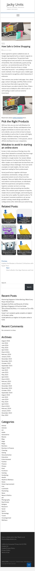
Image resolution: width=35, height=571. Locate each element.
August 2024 (6, 395)
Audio (3, 432)
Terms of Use (5, 552)
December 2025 (7, 359)
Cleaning (4, 450)
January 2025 (6, 383)
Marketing (5, 491)
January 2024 (6, 411)
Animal (4, 425)
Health (4, 477)
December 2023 (7, 413)
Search (4, 283)
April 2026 (5, 350)
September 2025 (7, 365)
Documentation (6, 455)
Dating (4, 452)
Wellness (4, 520)
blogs (3, 441)
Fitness (4, 466)
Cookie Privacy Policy (8, 548)
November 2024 (7, 388)
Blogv (3, 443)
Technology (5, 513)
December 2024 (7, 386)
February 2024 (6, 408)
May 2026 (5, 347)
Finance (4, 464)
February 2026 (6, 354)
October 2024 (6, 390)
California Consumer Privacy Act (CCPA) (14, 544)
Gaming (4, 473)
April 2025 (5, 377)
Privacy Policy (6, 550)
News (3, 493)
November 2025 (7, 361)
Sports (4, 511)
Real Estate (5, 502)
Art (3, 430)
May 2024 (5, 402)
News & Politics (7, 495)
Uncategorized (6, 518)
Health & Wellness (8, 479)
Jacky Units (15, 4)
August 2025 (6, 368)
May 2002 (5, 415)
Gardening (5, 475)
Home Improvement (8, 484)
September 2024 (7, 392)
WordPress (27, 561)
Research (5, 506)
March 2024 (6, 406)
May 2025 (5, 374)
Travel (4, 515)
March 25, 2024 (7, 50)
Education (5, 457)
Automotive (5, 434)
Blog (3, 43)
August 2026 (6, 341)
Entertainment (6, 459)
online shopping (18, 118)
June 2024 (5, 399)
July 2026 (5, 343)
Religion (4, 504)
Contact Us (5, 546)
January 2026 (6, 356)
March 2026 (6, 352)
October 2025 (6, 363)
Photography (6, 500)
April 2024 (5, 404)
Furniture (5, 470)
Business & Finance (8, 448)
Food (3, 468)
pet (3, 497)
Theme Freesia (19, 561)
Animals (4, 428)
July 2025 (5, 370)
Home (3, 482)
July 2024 (5, 397)
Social (3, 509)
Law (3, 486)
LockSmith (5, 488)
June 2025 (5, 372)
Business (4, 446)
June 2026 (5, 345)
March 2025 (6, 379)
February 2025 (6, 381)
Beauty (4, 437)
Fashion (4, 461)
